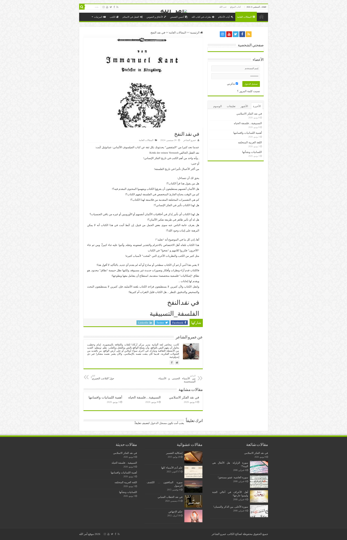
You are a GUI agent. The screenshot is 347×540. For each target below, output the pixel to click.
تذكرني (231, 83)
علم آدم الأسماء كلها (172, 467)
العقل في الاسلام (131, 17)
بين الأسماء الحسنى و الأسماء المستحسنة (177, 379)
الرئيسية (261, 16)
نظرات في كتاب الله (201, 17)
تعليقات (231, 106)
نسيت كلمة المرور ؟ (248, 91)
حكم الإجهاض (175, 511)
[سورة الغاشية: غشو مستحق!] (259, 482)
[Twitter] (110, 7)
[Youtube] (107, 7)
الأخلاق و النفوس (155, 17)
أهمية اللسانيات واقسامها (105, 397)
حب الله (222, 7)
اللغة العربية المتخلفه (250, 142)
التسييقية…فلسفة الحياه (144, 397)
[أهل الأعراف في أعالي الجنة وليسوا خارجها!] (259, 496)
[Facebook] (114, 7)
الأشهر (244, 106)
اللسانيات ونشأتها (252, 152)
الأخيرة (257, 106)
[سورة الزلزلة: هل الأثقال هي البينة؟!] (259, 467)
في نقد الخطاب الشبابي (170, 496)
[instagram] (103, 7)
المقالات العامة (244, 17)
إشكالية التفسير (174, 453)
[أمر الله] (173, 11)
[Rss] (117, 7)
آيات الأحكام (224, 17)
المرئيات (98, 17)
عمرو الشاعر (189, 140)
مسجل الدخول (158, 423)
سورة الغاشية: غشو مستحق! (233, 477)
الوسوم (217, 106)
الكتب (112, 17)
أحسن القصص (177, 17)
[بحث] (82, 7)
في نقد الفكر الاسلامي (184, 397)
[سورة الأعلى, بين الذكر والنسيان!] (259, 511)
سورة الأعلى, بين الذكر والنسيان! (230, 506)
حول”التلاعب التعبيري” (102, 377)
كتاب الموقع (235, 7)
